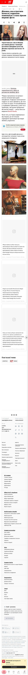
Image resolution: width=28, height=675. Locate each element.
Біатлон (6, 596)
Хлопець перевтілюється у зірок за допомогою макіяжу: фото (10, 90)
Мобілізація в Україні (10, 511)
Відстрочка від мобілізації (10, 521)
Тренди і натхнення (9, 583)
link (15, 426)
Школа (6, 566)
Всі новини (7, 475)
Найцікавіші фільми (9, 549)
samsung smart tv (16, 632)
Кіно (5, 547)
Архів (16, 460)
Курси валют (7, 534)
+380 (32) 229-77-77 (10, 653)
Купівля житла (7, 581)
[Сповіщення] (26, 2)
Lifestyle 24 (4, 6)
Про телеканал (5, 449)
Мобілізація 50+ (8, 515)
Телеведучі (4, 452)
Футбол (6, 592)
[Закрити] (25, 661)
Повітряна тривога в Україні (11, 500)
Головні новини (8, 477)
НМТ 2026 (6, 568)
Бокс (5, 590)
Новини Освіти (8, 562)
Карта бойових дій (8, 496)
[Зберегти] (24, 22)
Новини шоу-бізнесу (13, 6)
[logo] (9, 2)
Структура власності (19, 458)
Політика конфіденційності (6, 460)
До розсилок (9, 618)
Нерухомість (8, 577)
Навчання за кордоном (10, 572)
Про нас (4, 442)
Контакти (17, 453)
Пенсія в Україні (8, 542)
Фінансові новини (8, 536)
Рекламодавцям (5, 454)
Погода (6, 487)
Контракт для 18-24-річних (10, 519)
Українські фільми (8, 551)
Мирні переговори (8, 498)
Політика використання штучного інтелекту (7, 464)
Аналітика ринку (8, 579)
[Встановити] (14, 664)
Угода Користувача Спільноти (19, 445)
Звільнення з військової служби (12, 513)
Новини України (8, 479)
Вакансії (17, 455)
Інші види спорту (8, 598)
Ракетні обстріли (8, 494)
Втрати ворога (7, 506)
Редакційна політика (6, 447)
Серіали (6, 557)
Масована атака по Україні (10, 502)
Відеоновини (7, 483)
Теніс (5, 594)
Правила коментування (20, 448)
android (6, 628)
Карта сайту (18, 463)
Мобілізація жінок (8, 517)
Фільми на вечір (8, 553)
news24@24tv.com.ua (7, 420)
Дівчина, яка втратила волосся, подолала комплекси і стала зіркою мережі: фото (22, 6)
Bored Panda (12, 111)
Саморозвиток (7, 570)
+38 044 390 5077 (19, 420)
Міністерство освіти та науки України (13, 564)
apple (16, 628)
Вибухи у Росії (7, 504)
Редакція (4, 444)
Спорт (6, 588)
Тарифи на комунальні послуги (12, 538)
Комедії (6, 555)
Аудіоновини (7, 485)
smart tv (6, 632)
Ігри (16, 465)
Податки (6, 540)
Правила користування (7, 457)
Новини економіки (9, 530)
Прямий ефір (7, 481)
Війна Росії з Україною (10, 492)
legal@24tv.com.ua (19, 654)
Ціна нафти (7, 532)
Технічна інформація (20, 450)
